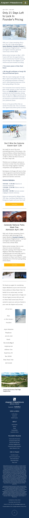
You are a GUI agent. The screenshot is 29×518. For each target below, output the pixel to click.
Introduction (14, 424)
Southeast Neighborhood (14, 444)
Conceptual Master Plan (14, 440)
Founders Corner (14, 455)
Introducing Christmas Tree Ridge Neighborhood (12, 390)
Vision (14, 428)
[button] (25, 3)
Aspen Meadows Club (14, 448)
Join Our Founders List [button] (14, 456)
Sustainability (14, 430)
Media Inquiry (14, 417)
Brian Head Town (14, 460)
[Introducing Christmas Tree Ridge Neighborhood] (14, 380)
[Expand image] (8, 114)
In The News (14, 414)
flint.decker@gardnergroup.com (19, 504)
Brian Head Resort (14, 458)
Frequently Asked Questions (14, 446)
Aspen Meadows (11, 3)
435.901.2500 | (10, 504)
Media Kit (14, 416)
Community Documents (14, 438)
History (14, 426)
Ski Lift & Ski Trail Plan (14, 442)
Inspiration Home (15, 432)
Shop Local (14, 462)
